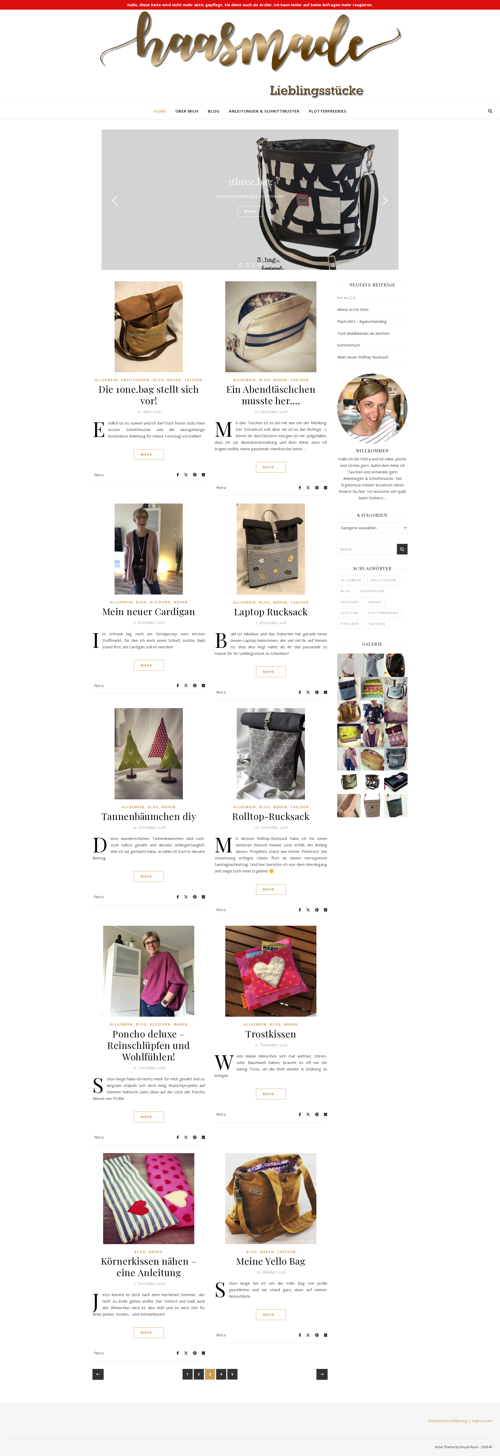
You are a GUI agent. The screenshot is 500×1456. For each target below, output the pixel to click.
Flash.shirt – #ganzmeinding (362, 321)
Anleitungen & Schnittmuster (264, 111)
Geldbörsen (372, 591)
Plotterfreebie (383, 613)
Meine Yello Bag (270, 1261)
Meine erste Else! (352, 309)
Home (160, 111)
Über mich (187, 111)
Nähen (174, 380)
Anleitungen (135, 380)
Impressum (482, 1420)
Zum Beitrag (250, 211)
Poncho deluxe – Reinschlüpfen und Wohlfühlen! (148, 1045)
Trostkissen (270, 1033)
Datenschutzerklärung (447, 1420)
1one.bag (250, 181)
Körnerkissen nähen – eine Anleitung (149, 1266)
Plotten (349, 613)
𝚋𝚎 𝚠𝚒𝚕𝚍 (346, 297)
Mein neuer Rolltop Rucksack (362, 357)
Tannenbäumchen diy (148, 816)
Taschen (193, 380)
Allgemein (106, 380)
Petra (99, 474)
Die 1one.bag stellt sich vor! (149, 395)
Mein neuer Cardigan (148, 611)
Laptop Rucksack (271, 611)
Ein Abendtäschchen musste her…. (270, 395)
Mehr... (149, 454)
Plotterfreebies (327, 111)
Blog (214, 111)
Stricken (350, 624)
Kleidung (160, 602)
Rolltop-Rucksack (270, 816)
